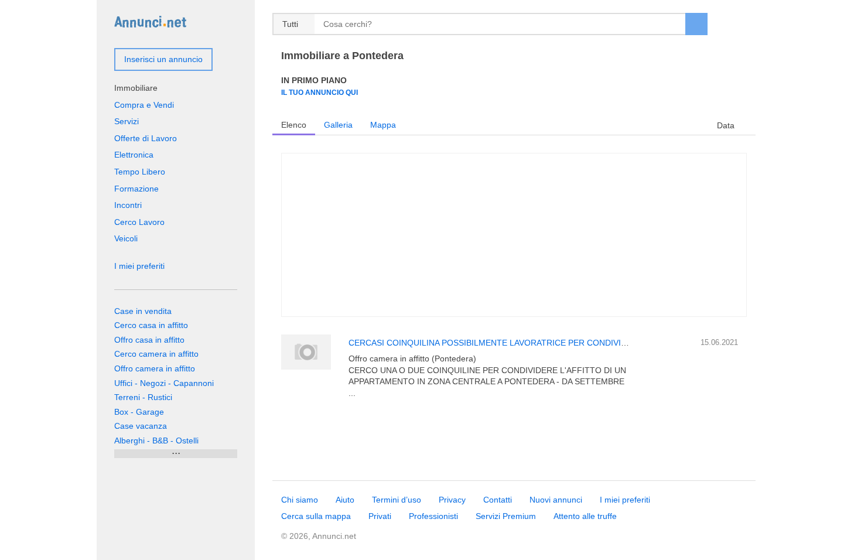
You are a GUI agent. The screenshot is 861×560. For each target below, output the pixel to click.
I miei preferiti (139, 266)
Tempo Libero (139, 171)
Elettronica (133, 154)
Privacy (452, 499)
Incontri (128, 205)
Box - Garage (139, 411)
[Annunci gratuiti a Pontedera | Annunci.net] (150, 21)
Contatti (497, 499)
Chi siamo (299, 499)
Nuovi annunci (555, 499)
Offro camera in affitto (154, 368)
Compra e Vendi (144, 105)
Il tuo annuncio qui (319, 92)
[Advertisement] (514, 235)
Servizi (126, 121)
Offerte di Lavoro (145, 138)
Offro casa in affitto (149, 339)
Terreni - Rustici (143, 397)
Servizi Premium (506, 516)
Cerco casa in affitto (151, 325)
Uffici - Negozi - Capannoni (164, 383)
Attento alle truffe (585, 516)
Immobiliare (136, 88)
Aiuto (345, 499)
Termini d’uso (396, 499)
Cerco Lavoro (139, 222)
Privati (379, 516)
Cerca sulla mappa (316, 516)
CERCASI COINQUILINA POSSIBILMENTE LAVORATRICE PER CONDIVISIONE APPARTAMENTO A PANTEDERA (559, 342)
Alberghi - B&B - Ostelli (156, 440)
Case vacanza (140, 426)
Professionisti (433, 516)
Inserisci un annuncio (163, 59)
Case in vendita (143, 311)
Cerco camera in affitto (156, 353)
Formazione (136, 188)
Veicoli (126, 238)
